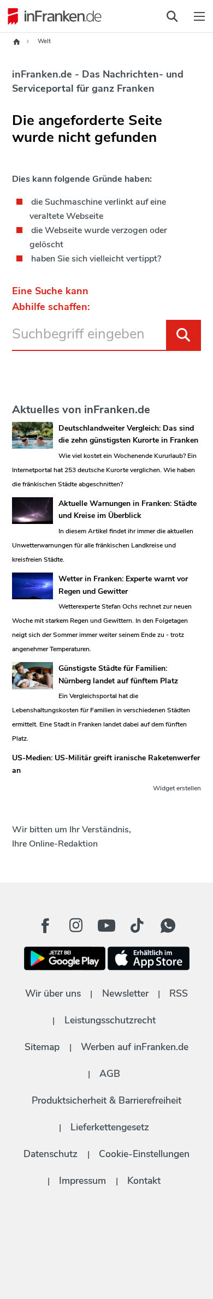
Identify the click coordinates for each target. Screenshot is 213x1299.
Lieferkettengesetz (109, 1127)
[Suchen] (183, 335)
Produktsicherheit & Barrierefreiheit (106, 1100)
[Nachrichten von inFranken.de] (52, 16)
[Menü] (199, 16)
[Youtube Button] (106, 926)
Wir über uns (53, 993)
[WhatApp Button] (168, 926)
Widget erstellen (177, 788)
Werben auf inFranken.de (134, 1046)
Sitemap (42, 1046)
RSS (178, 993)
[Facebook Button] (45, 926)
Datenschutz (50, 1153)
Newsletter (125, 993)
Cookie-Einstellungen (144, 1153)
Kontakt (144, 1180)
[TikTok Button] (137, 926)
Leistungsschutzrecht (110, 1020)
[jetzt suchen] (172, 16)
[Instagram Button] (76, 928)
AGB (109, 1073)
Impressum (82, 1180)
